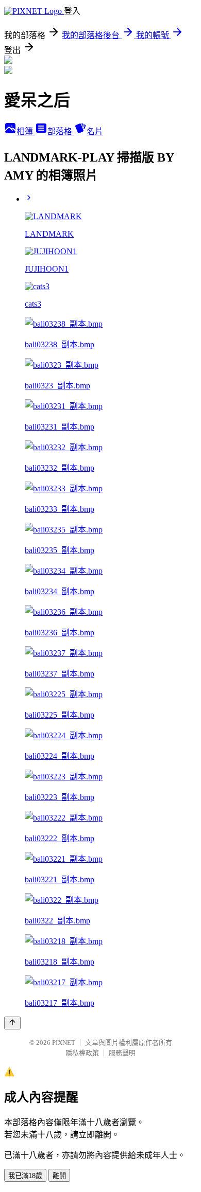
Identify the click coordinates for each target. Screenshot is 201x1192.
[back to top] (12, 1023)
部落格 (60, 131)
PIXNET (63, 1042)
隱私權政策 (82, 1053)
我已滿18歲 (25, 1176)
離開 (59, 1176)
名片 (95, 131)
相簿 (25, 131)
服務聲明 (122, 1053)
